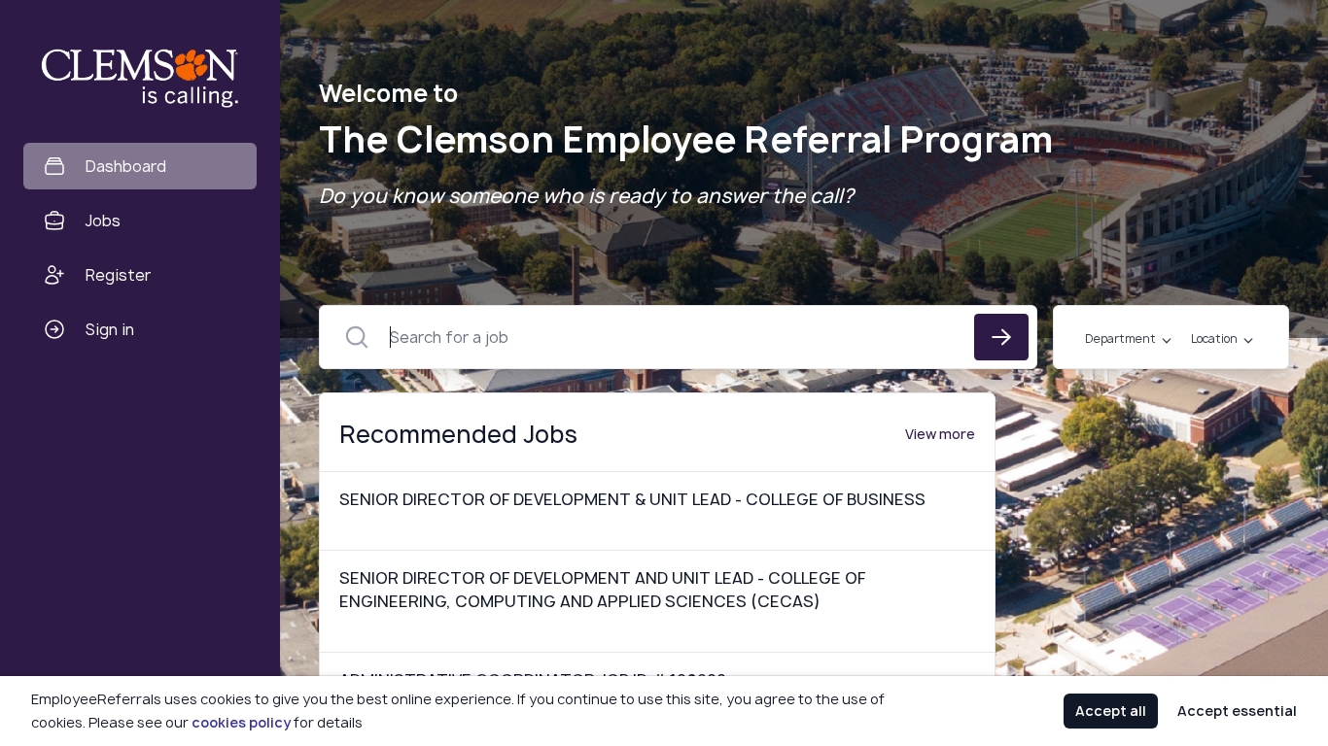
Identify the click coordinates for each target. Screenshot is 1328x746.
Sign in (110, 329)
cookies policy (241, 722)
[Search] (1001, 337)
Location (1214, 339)
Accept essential (1237, 710)
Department (1120, 339)
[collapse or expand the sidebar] (281, 28)
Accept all (1110, 710)
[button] (286, 373)
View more (940, 433)
